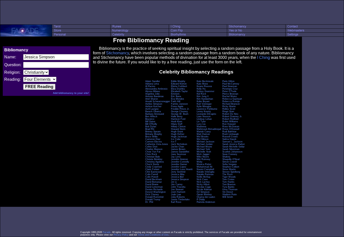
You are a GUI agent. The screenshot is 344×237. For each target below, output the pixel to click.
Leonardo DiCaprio (206, 114)
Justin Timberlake (180, 199)
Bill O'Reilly (151, 124)
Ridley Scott (228, 109)
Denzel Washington (155, 192)
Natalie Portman (205, 174)
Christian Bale (152, 156)
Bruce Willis (151, 136)
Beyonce (149, 119)
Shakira (226, 156)
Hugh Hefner (177, 134)
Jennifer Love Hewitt (182, 169)
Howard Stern (178, 129)
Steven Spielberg (231, 172)
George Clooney (179, 111)
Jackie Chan (177, 146)
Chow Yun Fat (152, 151)
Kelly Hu (201, 89)
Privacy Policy (121, 234)
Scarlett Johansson (232, 151)
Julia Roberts (178, 197)
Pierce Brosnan (230, 94)
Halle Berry (177, 116)
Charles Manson (153, 149)
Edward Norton (179, 84)
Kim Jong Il (203, 96)
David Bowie (151, 184)
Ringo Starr (228, 111)
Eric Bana (176, 96)
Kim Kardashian (205, 99)
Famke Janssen (179, 104)
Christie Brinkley (153, 159)
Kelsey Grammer (205, 91)
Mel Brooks (203, 136)
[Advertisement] (172, 12)
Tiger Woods (229, 177)
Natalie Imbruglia (205, 172)
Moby (199, 162)
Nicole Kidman (204, 189)
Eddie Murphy (178, 81)
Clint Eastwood (153, 172)
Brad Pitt (149, 129)
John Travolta (178, 187)
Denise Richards (154, 189)
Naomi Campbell (205, 169)
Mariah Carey (204, 131)
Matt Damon (203, 134)
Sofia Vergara (229, 164)
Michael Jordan (205, 144)
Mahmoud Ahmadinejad (209, 129)
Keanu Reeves (204, 86)
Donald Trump (152, 199)
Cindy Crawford (153, 167)
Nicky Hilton (203, 184)
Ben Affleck (151, 116)
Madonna (201, 126)
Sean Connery (229, 154)
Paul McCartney (230, 84)
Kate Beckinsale (205, 81)
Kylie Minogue (204, 106)
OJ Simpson (203, 192)
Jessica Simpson (180, 179)
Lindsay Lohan (204, 119)
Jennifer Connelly (180, 162)
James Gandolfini (180, 151)
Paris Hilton (228, 81)
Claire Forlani (152, 169)
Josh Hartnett (178, 192)
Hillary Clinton (178, 126)
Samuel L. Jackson (232, 141)
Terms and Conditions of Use (153, 234)
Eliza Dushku (178, 89)
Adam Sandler (152, 81)
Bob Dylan (150, 126)
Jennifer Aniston (179, 159)
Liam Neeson (204, 116)
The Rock (227, 174)
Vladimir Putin (229, 194)
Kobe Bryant (203, 101)
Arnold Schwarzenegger (157, 101)
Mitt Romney (203, 159)
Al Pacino (150, 86)
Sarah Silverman (230, 149)
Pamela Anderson (206, 202)
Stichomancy (117, 53)
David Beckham (153, 179)
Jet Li (174, 182)
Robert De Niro (230, 114)
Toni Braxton (228, 184)
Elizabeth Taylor (179, 91)
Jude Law (176, 194)
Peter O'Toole (229, 91)
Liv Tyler (201, 121)
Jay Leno (176, 156)
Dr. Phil (149, 202)
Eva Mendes (177, 99)
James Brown (178, 149)
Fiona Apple (177, 106)
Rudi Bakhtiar (229, 131)
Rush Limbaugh (230, 134)
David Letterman (154, 187)
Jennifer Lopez (178, 167)
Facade (107, 232)
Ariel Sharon (151, 99)
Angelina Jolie (152, 94)
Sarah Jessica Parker (233, 144)
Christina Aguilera (154, 162)
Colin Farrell (151, 174)
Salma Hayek (229, 139)
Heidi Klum (176, 121)
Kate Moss (202, 84)
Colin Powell (151, 177)
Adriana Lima (152, 84)
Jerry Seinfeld (178, 172)
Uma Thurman (229, 189)
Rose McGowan (230, 126)
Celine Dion (151, 146)
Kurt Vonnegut (204, 104)
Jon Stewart (177, 189)
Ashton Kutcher (153, 106)
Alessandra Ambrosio (156, 89)
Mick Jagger (203, 154)
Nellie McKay (204, 177)
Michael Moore (204, 146)
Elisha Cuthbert (179, 86)
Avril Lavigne (152, 109)
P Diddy (201, 199)
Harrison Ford (178, 119)
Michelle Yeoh (204, 151)
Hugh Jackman (179, 136)
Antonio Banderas (154, 96)
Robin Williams (230, 121)
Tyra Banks (228, 187)
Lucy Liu (201, 124)
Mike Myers (203, 156)
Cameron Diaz (152, 139)
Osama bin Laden (206, 197)
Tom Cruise (228, 179)
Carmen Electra (153, 141)
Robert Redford (230, 119)
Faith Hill (175, 101)
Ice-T (174, 141)
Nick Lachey (203, 182)
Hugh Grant (177, 131)
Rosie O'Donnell (230, 129)
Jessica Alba (177, 174)
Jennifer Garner (179, 164)
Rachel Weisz (229, 96)
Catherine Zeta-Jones (156, 144)
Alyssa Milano (152, 91)
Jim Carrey (177, 184)
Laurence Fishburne (207, 109)
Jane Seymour (178, 154)
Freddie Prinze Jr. (180, 109)
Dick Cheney (152, 194)
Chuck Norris (152, 164)
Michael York (203, 149)
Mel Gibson (203, 139)
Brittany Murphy (153, 134)
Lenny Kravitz (204, 111)
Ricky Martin (229, 106)
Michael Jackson (205, 141)
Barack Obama (153, 111)
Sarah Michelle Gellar (233, 146)
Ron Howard (228, 124)
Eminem (175, 94)
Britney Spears (153, 131)
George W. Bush (179, 114)
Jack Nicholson (179, 144)
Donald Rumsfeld (154, 197)
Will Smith (227, 197)
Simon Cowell (229, 162)
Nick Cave (202, 179)
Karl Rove (176, 202)
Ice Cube (176, 139)
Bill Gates (150, 121)
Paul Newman (229, 86)
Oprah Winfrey (204, 194)
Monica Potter (204, 164)
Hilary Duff (176, 124)
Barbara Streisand (154, 114)
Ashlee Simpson (153, 104)
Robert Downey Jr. (232, 116)
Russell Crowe (230, 136)
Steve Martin (229, 169)
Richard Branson (231, 104)
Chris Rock (151, 154)
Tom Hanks (228, 182)
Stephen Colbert (230, 167)
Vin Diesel (227, 192)
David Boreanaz (153, 182)
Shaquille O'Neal (230, 159)
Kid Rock (201, 94)
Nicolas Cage (204, 187)
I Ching (263, 57)
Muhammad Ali (204, 167)
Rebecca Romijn (231, 101)
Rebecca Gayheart (232, 99)
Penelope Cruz (230, 89)
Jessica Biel (177, 177)
